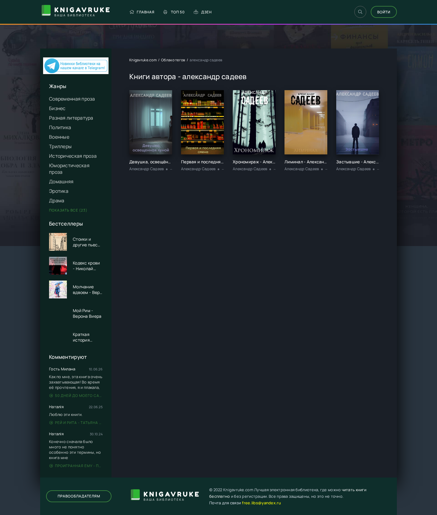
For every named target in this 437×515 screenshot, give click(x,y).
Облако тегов (173, 59)
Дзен (206, 12)
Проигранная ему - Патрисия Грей (79, 465)
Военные (59, 137)
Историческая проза (73, 156)
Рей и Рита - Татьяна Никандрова (79, 422)
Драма (56, 200)
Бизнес (57, 108)
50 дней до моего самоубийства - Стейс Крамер (79, 395)
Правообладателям (79, 496)
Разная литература (71, 118)
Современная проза (72, 99)
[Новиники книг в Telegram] (76, 72)
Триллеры (60, 146)
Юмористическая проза (69, 168)
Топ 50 (178, 12)
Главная (146, 12)
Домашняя (61, 181)
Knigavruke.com (143, 59)
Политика (60, 127)
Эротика (58, 191)
